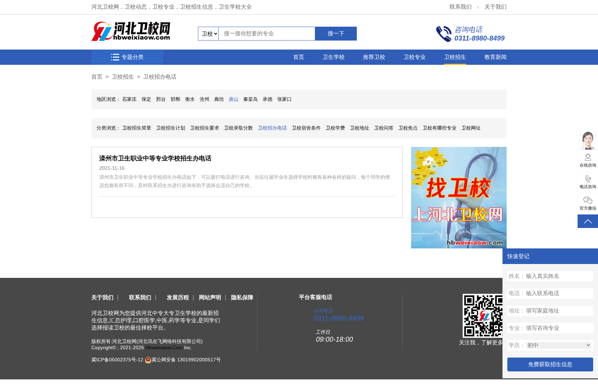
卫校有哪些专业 (439, 128)
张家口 (284, 99)
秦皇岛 (250, 99)
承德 (267, 99)
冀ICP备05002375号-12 (117, 359)
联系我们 (461, 7)
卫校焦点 (408, 128)
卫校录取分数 (238, 128)
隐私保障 (242, 297)
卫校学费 (335, 128)
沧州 (204, 99)
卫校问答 (383, 128)
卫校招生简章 (136, 128)
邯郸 (175, 99)
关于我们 (495, 7)
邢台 (161, 99)
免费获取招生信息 (550, 364)
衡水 (190, 99)
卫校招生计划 (170, 128)
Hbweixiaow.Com (164, 347)
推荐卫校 (374, 57)
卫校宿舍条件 (306, 128)
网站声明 (210, 297)
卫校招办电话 (159, 77)
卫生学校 (334, 57)
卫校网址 (471, 128)
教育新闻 (495, 57)
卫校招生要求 (204, 128)
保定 (146, 99)
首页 (298, 57)
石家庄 (129, 99)
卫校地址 (359, 128)
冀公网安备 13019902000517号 (186, 359)
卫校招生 (455, 57)
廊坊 (219, 99)
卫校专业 (415, 57)
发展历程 (178, 297)
